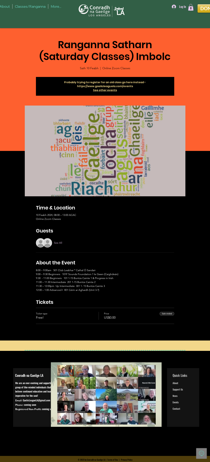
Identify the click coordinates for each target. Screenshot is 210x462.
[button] (191, 7)
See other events (105, 90)
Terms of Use (112, 459)
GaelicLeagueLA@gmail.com (36, 400)
